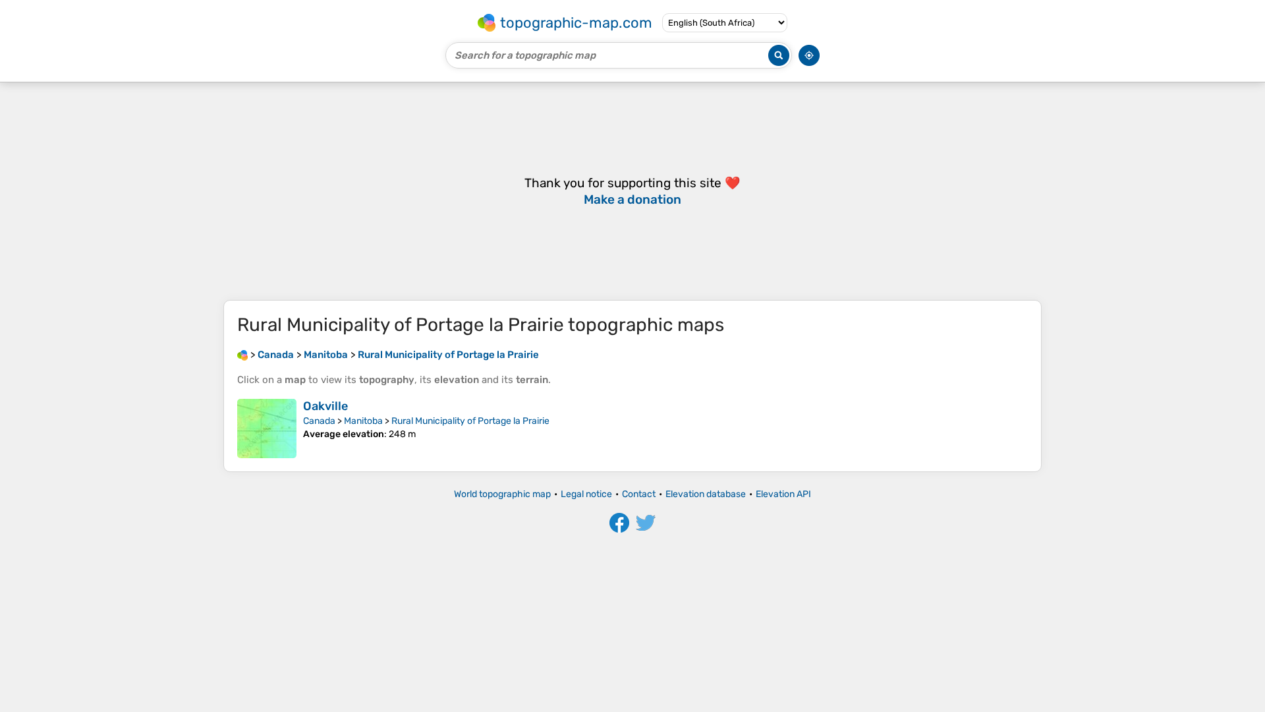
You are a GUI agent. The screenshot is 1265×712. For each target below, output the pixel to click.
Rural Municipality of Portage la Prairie (470, 421)
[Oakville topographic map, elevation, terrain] (266, 428)
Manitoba (363, 421)
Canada (319, 421)
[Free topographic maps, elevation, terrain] (242, 355)
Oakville (325, 406)
